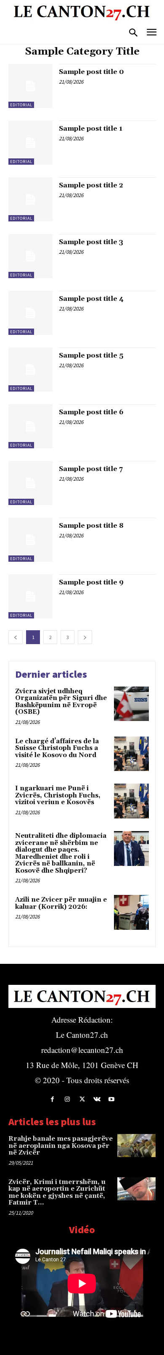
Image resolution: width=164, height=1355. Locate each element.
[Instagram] (67, 1099)
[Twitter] (82, 1099)
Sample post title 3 (91, 242)
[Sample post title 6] (30, 426)
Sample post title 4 (91, 299)
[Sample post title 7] (30, 483)
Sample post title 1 (90, 128)
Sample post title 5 (91, 355)
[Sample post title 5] (30, 369)
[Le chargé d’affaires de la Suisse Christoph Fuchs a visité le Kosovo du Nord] (131, 754)
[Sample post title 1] (30, 143)
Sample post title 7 (91, 469)
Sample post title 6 (91, 412)
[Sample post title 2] (30, 199)
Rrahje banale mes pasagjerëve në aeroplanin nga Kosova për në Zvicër (60, 1146)
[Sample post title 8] (30, 540)
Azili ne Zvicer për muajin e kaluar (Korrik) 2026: (61, 903)
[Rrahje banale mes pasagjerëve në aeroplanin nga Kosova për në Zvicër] (136, 1145)
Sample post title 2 (91, 185)
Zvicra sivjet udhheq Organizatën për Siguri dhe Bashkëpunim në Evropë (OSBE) (61, 701)
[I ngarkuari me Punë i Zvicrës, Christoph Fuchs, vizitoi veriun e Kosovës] (131, 801)
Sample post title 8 (91, 525)
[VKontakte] (97, 1099)
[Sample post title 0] (30, 86)
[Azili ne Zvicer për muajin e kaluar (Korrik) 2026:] (131, 912)
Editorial (21, 105)
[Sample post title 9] (30, 596)
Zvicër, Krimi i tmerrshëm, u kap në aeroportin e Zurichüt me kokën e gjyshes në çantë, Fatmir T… (57, 1192)
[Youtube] (111, 1099)
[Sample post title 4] (30, 313)
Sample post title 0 (91, 72)
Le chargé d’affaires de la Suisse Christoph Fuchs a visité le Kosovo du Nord (57, 748)
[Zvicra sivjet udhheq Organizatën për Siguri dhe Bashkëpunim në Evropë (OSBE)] (131, 704)
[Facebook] (52, 1099)
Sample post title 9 (91, 582)
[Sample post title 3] (30, 256)
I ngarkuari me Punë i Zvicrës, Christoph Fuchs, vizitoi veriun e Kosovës (58, 795)
